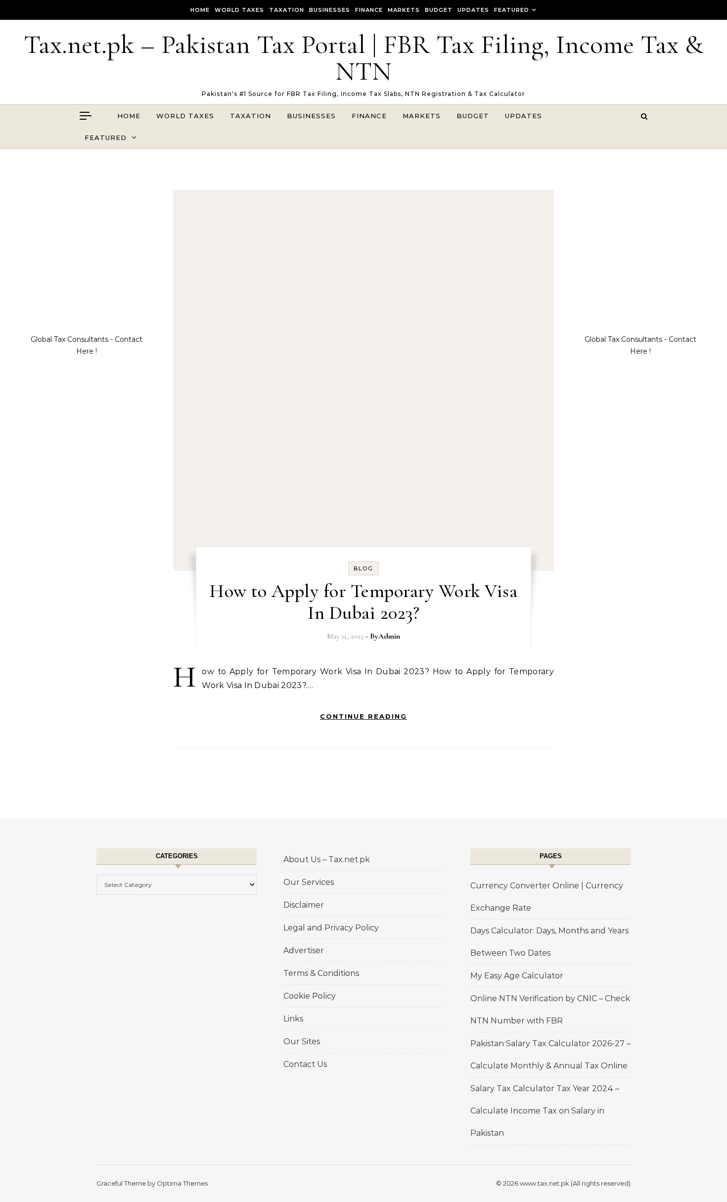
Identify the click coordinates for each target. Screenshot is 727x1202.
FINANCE (369, 9)
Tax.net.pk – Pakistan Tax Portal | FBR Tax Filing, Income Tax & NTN (363, 57)
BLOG (363, 568)
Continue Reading (363, 716)
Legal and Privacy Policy (331, 927)
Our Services (308, 882)
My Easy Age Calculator (516, 975)
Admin (389, 636)
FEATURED (511, 9)
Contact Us (305, 1064)
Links (293, 1018)
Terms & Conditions (321, 973)
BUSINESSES (329, 9)
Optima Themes (182, 1183)
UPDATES (473, 9)
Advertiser (303, 950)
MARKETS (404, 9)
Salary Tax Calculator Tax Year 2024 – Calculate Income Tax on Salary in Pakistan (544, 1111)
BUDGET (439, 9)
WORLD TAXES (239, 9)
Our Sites (301, 1041)
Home (200, 9)
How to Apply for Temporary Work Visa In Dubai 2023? (363, 602)
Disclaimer (303, 905)
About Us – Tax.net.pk (326, 859)
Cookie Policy (309, 996)
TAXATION (286, 9)
